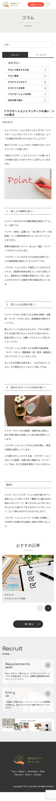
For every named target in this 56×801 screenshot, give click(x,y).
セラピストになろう (26, 81)
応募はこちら (35, 4)
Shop (27, 774)
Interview (32, 771)
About (21, 771)
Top (13, 771)
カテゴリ (15, 54)
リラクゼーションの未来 (26, 94)
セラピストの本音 (26, 87)
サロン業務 (26, 75)
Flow (42, 771)
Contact (37, 774)
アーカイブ (41, 54)
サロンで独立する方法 (26, 69)
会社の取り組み (26, 100)
